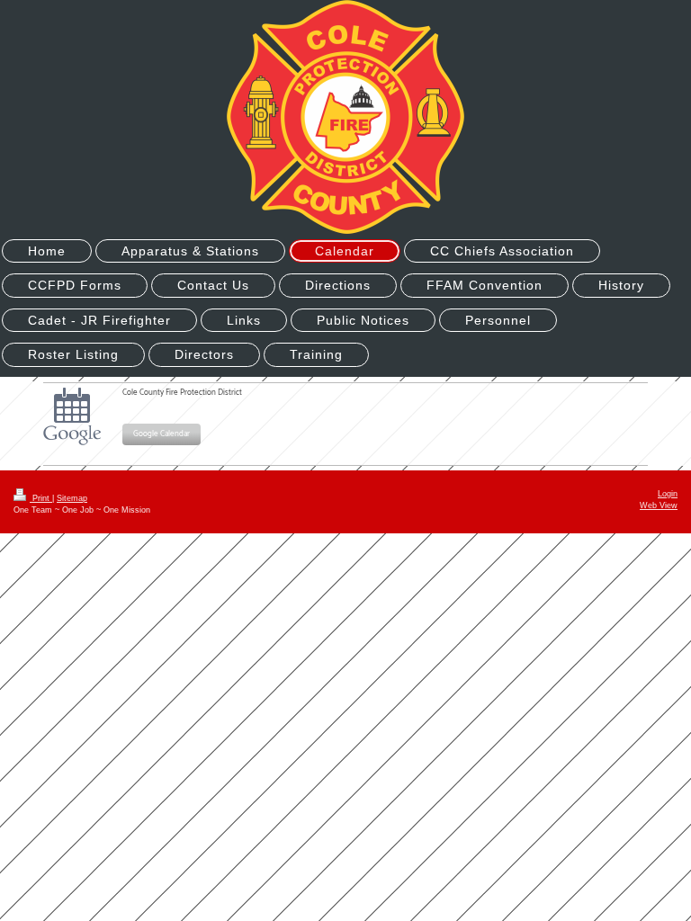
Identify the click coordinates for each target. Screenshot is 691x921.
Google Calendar (161, 434)
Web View (659, 505)
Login (668, 493)
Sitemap (72, 498)
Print (41, 498)
